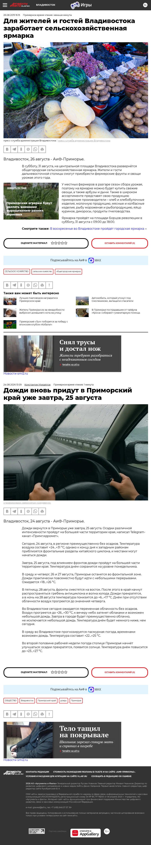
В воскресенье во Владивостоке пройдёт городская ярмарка (97, 228)
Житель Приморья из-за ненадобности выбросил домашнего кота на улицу (41, 311)
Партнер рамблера (57, 831)
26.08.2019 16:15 (11, 15)
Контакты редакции (37, 772)
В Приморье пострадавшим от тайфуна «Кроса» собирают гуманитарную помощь (116, 311)
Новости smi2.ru (15, 373)
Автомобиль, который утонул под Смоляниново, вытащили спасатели (112, 299)
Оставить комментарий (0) (120, 243)
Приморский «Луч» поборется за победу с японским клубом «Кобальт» (43, 323)
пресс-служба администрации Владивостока (84, 140)
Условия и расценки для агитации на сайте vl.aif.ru (56, 776)
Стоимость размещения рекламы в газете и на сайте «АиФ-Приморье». (94, 772)
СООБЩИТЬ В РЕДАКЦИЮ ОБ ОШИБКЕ (111, 776)
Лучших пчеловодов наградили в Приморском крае (38, 299)
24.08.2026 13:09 (12, 384)
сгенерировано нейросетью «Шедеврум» (27, 502)
